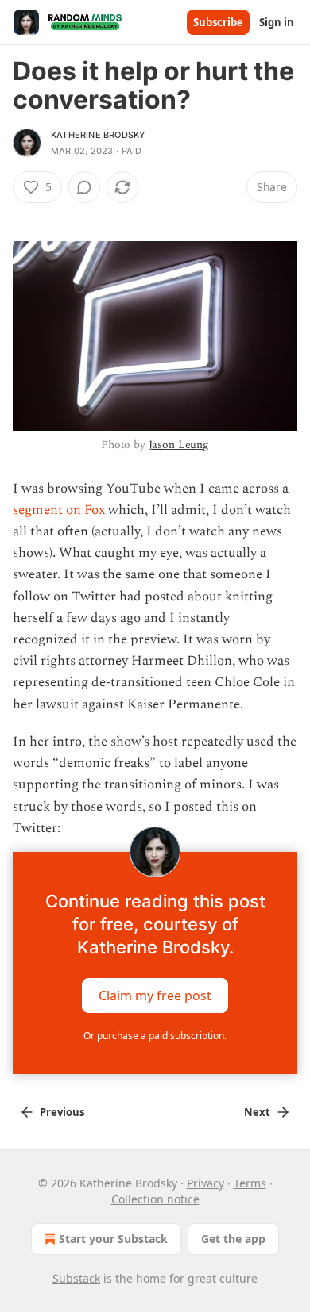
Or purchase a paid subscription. (155, 1035)
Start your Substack (113, 1238)
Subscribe (218, 22)
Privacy (205, 1183)
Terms (250, 1183)
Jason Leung (179, 444)
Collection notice (155, 1199)
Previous (62, 1112)
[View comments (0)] (84, 187)
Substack (76, 1278)
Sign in (276, 22)
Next (257, 1112)
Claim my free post (155, 994)
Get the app (233, 1238)
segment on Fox (59, 510)
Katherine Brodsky (98, 134)
